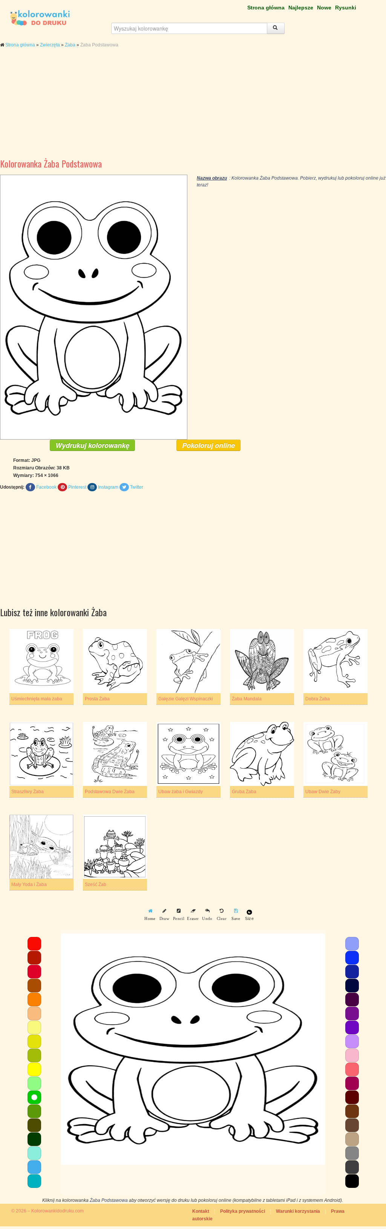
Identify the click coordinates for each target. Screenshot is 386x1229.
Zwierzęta (50, 45)
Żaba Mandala (247, 698)
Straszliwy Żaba (27, 791)
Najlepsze (300, 8)
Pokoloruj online (208, 445)
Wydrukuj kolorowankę (92, 445)
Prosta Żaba (97, 698)
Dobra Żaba (317, 698)
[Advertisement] (193, 109)
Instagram (108, 487)
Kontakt (200, 1211)
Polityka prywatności (242, 1211)
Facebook (46, 487)
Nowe (324, 8)
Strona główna (266, 8)
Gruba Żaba (244, 791)
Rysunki (345, 8)
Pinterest (77, 487)
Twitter (136, 487)
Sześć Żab (95, 884)
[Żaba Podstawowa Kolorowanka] (93, 306)
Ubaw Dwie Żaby (322, 791)
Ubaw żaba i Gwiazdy (180, 791)
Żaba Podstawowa (109, 1200)
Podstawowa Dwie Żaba (110, 791)
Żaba (70, 45)
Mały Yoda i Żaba (29, 884)
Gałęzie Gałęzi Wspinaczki (185, 698)
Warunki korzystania (298, 1211)
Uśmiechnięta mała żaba (36, 698)
